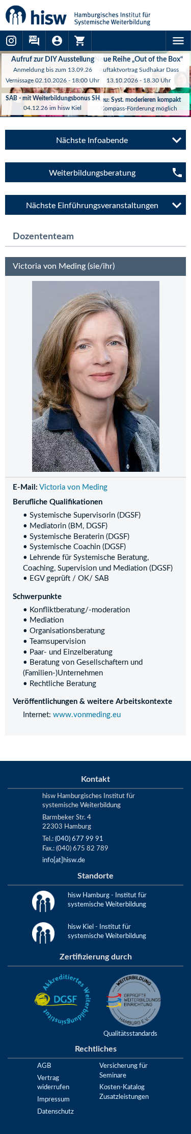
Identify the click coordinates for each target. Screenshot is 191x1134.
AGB (44, 1065)
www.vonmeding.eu (87, 715)
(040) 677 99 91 (79, 838)
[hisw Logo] (90, 15)
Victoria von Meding (73, 487)
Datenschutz (55, 1111)
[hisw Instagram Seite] (11, 41)
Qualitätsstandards (130, 1033)
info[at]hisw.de (63, 860)
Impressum (53, 1099)
